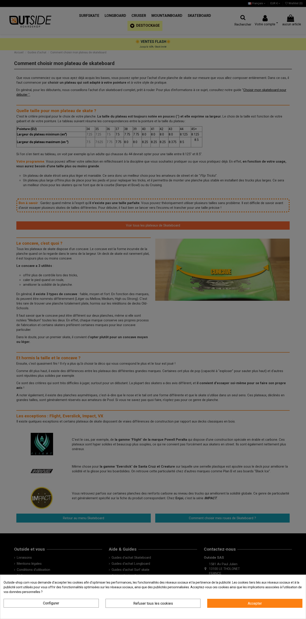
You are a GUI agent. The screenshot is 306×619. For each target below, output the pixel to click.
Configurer (51, 603)
